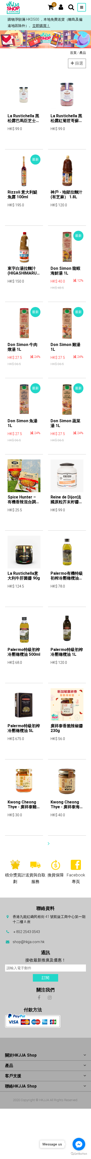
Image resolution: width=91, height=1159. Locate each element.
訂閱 (45, 978)
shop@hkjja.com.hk (28, 942)
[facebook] (39, 997)
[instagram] (50, 997)
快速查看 (15, 143)
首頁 (73, 53)
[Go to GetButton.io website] (79, 1153)
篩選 (78, 63)
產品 (82, 53)
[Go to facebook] (79, 1144)
